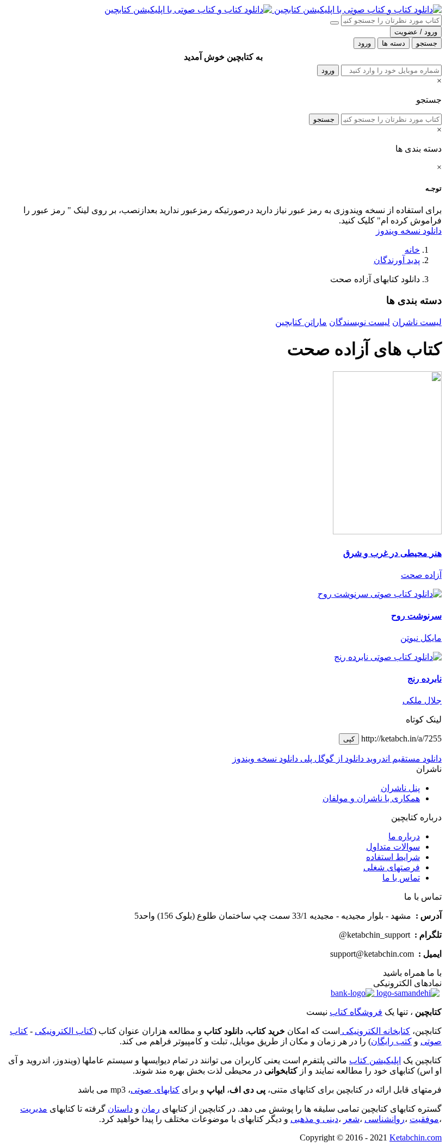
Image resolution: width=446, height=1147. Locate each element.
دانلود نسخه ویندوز (409, 230)
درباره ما (404, 836)
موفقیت (424, 1119)
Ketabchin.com (415, 1137)
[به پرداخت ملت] (352, 993)
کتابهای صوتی (155, 1089)
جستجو (323, 119)
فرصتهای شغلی (391, 867)
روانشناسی (384, 1119)
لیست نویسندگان (359, 322)
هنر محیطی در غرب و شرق (392, 553)
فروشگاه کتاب (356, 1012)
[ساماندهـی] (406, 993)
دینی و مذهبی (314, 1119)
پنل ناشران (400, 788)
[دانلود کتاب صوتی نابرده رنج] (223, 657)
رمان (150, 1108)
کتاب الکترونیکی (64, 1031)
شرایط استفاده (393, 857)
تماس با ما (401, 877)
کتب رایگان (391, 1041)
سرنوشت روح (416, 615)
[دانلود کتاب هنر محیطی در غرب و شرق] (387, 531)
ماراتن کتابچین (301, 322)
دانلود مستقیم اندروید (403, 758)
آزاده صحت (421, 574)
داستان (120, 1108)
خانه (412, 249)
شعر (351, 1119)
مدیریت (33, 1108)
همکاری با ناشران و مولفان (371, 798)
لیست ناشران (417, 322)
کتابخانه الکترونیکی (375, 1031)
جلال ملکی (422, 700)
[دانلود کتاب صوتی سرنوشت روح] (223, 594)
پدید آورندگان (397, 260)
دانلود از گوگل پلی (331, 758)
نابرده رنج (424, 678)
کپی (349, 739)
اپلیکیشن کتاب (375, 1060)
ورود (327, 70)
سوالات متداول (393, 846)
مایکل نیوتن (421, 638)
